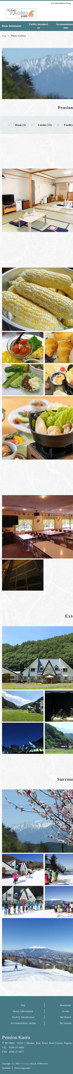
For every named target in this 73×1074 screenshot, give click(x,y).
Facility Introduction (23, 1017)
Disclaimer (6, 1068)
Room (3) (20, 125)
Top (23, 1005)
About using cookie (22, 1068)
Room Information (23, 1011)
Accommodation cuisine (23, 1023)
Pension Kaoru (16, 1037)
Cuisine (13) (45, 125)
